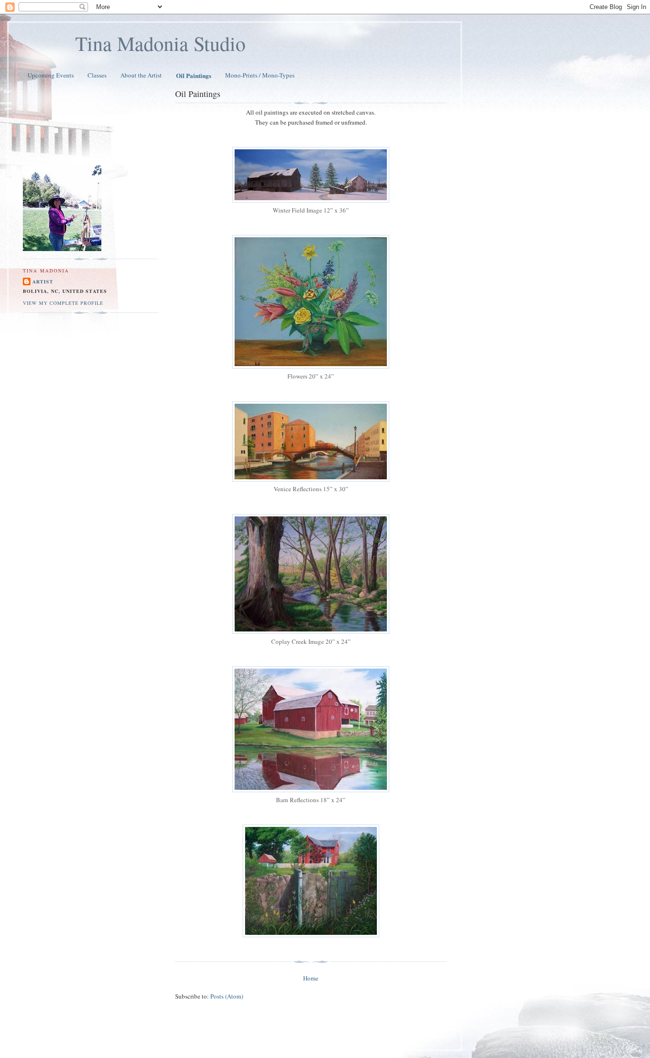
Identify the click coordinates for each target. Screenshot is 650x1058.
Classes (97, 75)
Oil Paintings (193, 75)
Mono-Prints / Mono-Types (260, 75)
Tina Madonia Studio (160, 43)
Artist (42, 281)
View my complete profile (63, 303)
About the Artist (141, 75)
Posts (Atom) (226, 996)
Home (310, 978)
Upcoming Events (51, 75)
